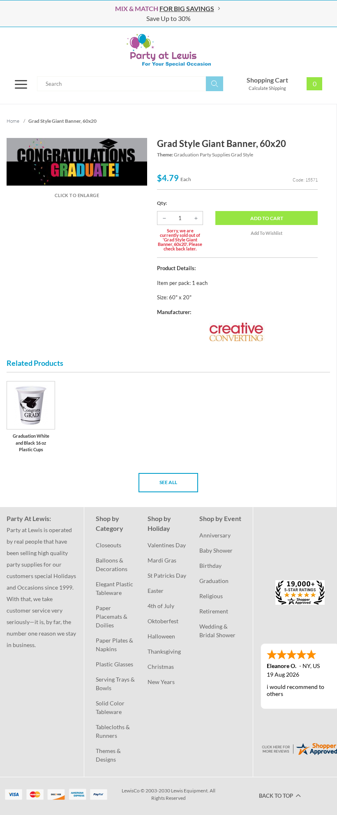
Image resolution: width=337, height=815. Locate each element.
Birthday (210, 565)
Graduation (214, 580)
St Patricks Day (167, 575)
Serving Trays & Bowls (116, 683)
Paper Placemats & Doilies (112, 616)
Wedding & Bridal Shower (217, 630)
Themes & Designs (109, 755)
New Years (161, 681)
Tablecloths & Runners (113, 731)
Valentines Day (167, 545)
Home (13, 121)
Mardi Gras (162, 560)
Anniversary (215, 535)
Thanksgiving (164, 651)
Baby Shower (216, 550)
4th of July (161, 605)
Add (266, 218)
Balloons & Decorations (111, 564)
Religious (211, 595)
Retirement (213, 611)
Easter (156, 590)
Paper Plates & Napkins (115, 644)
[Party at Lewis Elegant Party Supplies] (168, 50)
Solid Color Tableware (111, 707)
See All (168, 482)
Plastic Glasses (114, 664)
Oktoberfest (163, 621)
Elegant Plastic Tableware (115, 588)
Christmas (161, 666)
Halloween (161, 636)
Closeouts (108, 545)
